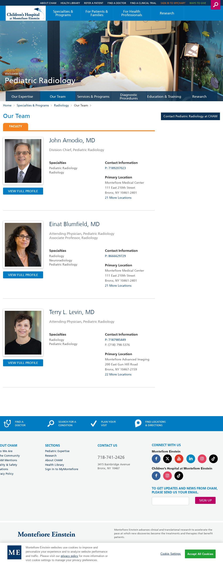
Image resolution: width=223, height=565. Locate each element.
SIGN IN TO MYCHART (173, 3)
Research (167, 13)
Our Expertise (22, 96)
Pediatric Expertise (57, 451)
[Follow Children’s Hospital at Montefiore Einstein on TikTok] (178, 475)
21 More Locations (118, 198)
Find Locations (155, 423)
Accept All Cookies (200, 554)
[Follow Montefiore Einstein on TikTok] (213, 458)
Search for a (67, 423)
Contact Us (107, 445)
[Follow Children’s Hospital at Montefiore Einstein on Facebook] (156, 475)
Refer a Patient (93, 3)
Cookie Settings (170, 553)
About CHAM (48, 3)
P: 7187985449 (115, 340)
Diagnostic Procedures (129, 96)
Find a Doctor (117, 3)
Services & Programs (93, 96)
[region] (111, 554)
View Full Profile (23, 191)
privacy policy (69, 556)
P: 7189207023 (115, 168)
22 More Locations (118, 374)
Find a (20, 423)
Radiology (61, 105)
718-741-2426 (111, 457)
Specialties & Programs (63, 13)
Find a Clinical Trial (143, 3)
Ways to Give (197, 3)
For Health (131, 13)
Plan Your (108, 423)
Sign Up (205, 500)
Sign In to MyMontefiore (61, 469)
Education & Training (164, 96)
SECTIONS (52, 445)
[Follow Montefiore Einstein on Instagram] (202, 458)
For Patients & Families (97, 13)
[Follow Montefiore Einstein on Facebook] (156, 458)
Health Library (70, 3)
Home (7, 105)
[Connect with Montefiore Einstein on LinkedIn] (190, 458)
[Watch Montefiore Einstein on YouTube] (179, 458)
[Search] (215, 5)
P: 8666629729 (115, 256)
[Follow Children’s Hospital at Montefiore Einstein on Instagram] (167, 475)
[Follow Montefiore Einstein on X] (167, 458)
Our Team (58, 96)
